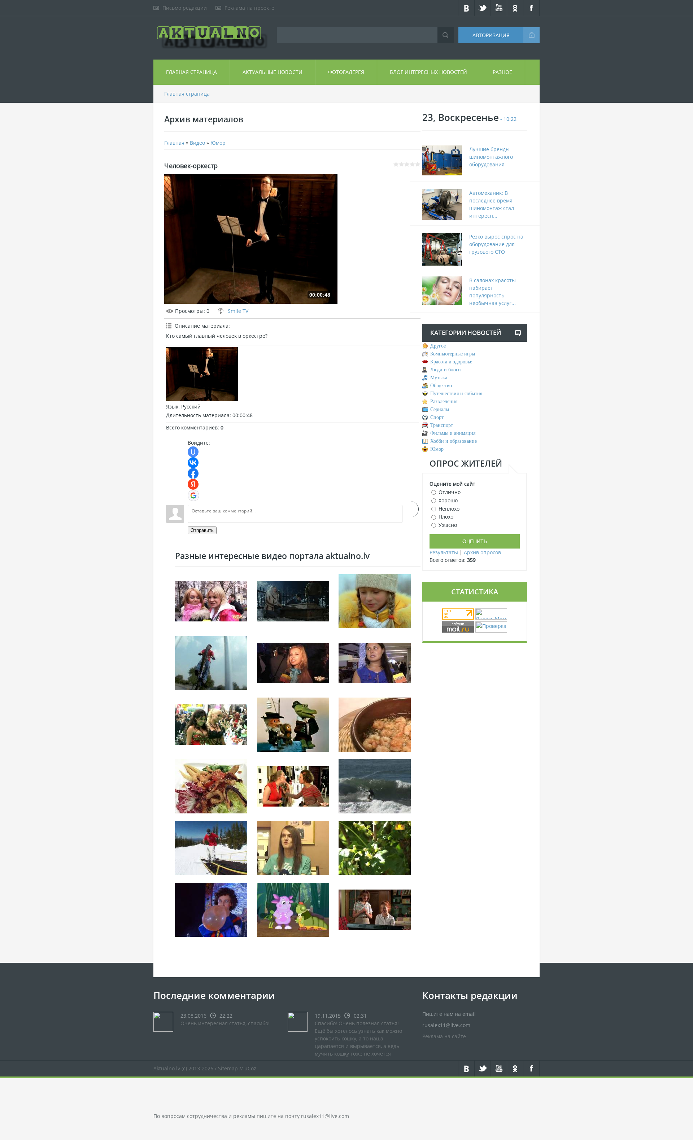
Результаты (444, 552)
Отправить (202, 530)
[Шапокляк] (293, 723)
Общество (441, 385)
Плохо (446, 516)
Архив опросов (482, 552)
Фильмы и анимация (452, 433)
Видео (197, 142)
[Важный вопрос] (375, 600)
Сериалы (439, 409)
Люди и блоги (445, 369)
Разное (502, 72)
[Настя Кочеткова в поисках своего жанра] (375, 662)
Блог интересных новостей (428, 72)
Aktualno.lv (166, 1068)
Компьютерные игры (452, 354)
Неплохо (449, 508)
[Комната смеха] (293, 908)
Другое (438, 346)
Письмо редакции (184, 7)
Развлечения (443, 401)
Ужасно (448, 524)
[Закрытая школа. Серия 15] (293, 600)
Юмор (218, 142)
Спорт (437, 417)
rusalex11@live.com (325, 1116)
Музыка (438, 377)
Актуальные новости (272, 72)
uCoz (250, 1068)
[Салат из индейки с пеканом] (211, 785)
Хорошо (448, 500)
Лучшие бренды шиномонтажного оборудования (491, 157)
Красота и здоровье (451, 361)
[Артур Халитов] (293, 847)
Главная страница (191, 72)
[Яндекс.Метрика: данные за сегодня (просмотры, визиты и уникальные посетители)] (491, 614)
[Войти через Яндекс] (193, 484)
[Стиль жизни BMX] (211, 662)
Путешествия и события (456, 393)
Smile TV (238, 310)
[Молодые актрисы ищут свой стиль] (293, 662)
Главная (174, 142)
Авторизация (491, 35)
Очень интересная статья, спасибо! (225, 1023)
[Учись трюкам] (211, 847)
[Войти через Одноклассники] (410, 509)
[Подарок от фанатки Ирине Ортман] (211, 600)
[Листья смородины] (375, 847)
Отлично (450, 492)
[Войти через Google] (193, 495)
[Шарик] (211, 908)
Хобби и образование (453, 441)
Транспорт (441, 425)
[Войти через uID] (193, 451)
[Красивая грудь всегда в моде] (211, 723)
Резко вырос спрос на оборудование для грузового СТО (496, 244)
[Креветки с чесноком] (375, 723)
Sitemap (228, 1068)
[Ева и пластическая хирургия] (293, 785)
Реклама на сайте (444, 1036)
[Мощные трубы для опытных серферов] (375, 785)
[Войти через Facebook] (193, 473)
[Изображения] (202, 374)
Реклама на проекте (249, 7)
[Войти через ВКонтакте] (193, 462)
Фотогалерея (346, 72)
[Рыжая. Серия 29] (375, 908)
